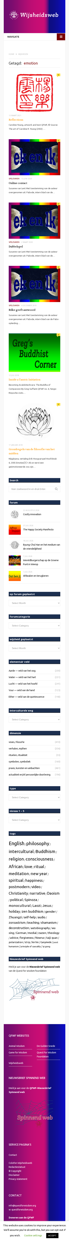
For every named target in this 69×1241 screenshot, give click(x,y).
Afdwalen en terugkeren (36, 575)
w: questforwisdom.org (21, 1209)
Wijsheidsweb (16, 1063)
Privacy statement (18, 1179)
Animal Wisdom (17, 1046)
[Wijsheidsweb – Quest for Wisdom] (34, 15)
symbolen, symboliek (19, 761)
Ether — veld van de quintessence (26, 696)
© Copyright (15, 1171)
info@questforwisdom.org (22, 1205)
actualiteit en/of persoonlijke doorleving (29, 774)
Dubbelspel (16, 246)
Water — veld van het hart (22, 677)
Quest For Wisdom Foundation (46, 1054)
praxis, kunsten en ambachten (24, 768)
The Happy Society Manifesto (38, 529)
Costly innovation (32, 514)
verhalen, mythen (18, 748)
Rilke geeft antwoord (22, 310)
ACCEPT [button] (52, 1235)
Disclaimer (14, 1175)
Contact (13, 1155)
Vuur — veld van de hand (22, 690)
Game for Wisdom (18, 1052)
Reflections (16, 119)
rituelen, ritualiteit (18, 755)
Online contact (18, 183)
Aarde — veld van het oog (22, 670)
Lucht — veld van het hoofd (23, 683)
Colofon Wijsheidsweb (20, 1163)
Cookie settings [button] (33, 1235)
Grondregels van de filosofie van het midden (32, 451)
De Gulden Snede (46, 1046)
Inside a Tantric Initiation (24, 379)
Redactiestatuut (17, 1167)
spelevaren (14, 179)
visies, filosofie (16, 742)
